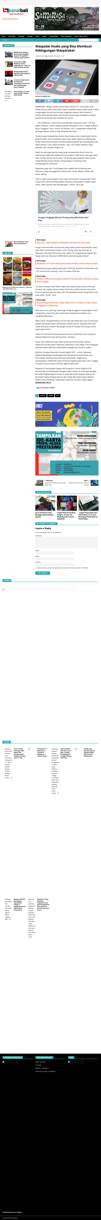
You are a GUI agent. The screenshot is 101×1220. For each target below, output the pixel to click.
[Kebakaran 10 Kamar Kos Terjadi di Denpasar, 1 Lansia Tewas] (32, 822)
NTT (57, 395)
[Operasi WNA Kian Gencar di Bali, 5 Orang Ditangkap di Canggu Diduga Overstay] (55, 822)
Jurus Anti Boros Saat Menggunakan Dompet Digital (44, 515)
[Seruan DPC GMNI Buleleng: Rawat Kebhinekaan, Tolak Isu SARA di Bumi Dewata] (9, 64)
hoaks (51, 395)
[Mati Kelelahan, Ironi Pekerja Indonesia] (9, 244)
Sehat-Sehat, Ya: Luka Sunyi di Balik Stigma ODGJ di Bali (21, 93)
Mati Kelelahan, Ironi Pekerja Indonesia (21, 242)
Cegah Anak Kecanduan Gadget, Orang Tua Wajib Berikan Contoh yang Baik (66, 516)
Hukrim (30, 36)
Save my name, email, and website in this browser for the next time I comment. (62, 568)
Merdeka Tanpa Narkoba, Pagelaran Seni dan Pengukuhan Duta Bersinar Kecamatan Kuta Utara (43, 904)
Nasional (21, 36)
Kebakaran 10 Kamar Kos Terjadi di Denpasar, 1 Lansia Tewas (42, 752)
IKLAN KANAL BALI (40, 1062)
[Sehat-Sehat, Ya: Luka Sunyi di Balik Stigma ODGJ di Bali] (9, 164)
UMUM (58, 56)
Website (37, 562)
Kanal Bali (50, 56)
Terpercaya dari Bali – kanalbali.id (45, 1071)
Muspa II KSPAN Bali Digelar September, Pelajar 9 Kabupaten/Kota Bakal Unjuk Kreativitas (20, 904)
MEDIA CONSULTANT (80, 36)
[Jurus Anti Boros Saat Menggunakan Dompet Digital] (45, 503)
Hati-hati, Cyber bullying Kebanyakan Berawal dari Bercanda (63, 242)
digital (42, 395)
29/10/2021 (41, 56)
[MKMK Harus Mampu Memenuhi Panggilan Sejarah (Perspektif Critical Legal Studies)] (9, 54)
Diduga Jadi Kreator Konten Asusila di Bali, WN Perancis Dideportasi (89, 752)
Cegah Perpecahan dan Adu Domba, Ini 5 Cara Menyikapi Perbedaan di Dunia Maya (88, 516)
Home (3, 36)
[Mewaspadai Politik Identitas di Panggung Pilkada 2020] (9, 74)
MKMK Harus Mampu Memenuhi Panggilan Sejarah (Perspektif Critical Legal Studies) (21, 55)
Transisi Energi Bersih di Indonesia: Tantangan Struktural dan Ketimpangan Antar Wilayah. (21, 83)
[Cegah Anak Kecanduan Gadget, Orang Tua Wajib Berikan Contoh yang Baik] (67, 503)
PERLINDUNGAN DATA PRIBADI (12, 1212)
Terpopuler (8, 45)
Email (37, 556)
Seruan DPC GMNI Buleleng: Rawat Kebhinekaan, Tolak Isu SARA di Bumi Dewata (22, 64)
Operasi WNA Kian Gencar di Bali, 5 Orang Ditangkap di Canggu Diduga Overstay (65, 753)
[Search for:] (89, 40)
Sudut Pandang (66, 36)
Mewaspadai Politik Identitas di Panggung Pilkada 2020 (22, 73)
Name (37, 551)
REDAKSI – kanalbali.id (42, 1068)
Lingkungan (54, 36)
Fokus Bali (11, 36)
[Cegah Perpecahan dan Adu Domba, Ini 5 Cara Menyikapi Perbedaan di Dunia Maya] (89, 503)
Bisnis (44, 36)
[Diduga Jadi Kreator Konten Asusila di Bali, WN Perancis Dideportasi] (79, 822)
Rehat (37, 36)
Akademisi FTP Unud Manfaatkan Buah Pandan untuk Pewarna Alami (67, 263)
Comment (38, 536)
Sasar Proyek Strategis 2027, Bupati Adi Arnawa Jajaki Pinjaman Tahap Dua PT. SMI (19, 753)
